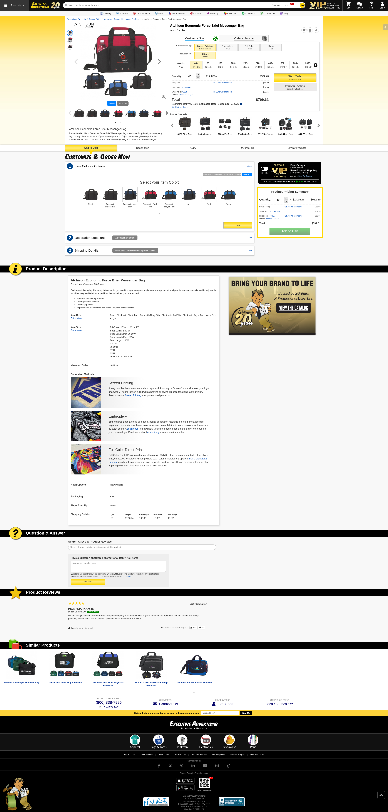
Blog (286, 13)
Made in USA (178, 13)
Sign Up (246, 713)
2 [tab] (120, 122)
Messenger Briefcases (131, 19)
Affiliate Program (237, 754)
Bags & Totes (95, 19)
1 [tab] (115, 122)
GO (302, 5)
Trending (214, 13)
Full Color (231, 13)
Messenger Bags (111, 19)
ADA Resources (257, 754)
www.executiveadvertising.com (194, 806)
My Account (129, 754)
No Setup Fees (219, 754)
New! (160, 13)
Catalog (107, 13)
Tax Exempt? (186, 87)
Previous (69, 113)
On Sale (197, 13)
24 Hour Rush (143, 13)
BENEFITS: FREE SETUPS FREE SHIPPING (333, 5)
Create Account (146, 754)
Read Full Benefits (305, 176)
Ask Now (88, 581)
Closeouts (250, 13)
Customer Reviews (199, 754)
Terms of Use (180, 754)
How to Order (163, 754)
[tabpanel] (78, 113)
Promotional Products (76, 19)
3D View (124, 13)
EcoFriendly (269, 13)
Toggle (264, 169)
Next (166, 113)
